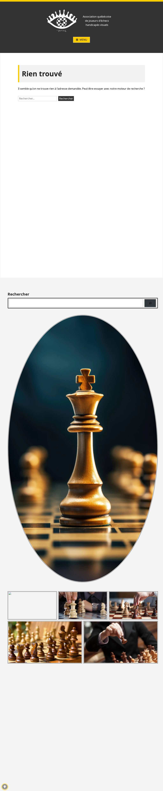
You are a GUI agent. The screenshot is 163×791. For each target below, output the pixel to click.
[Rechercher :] (38, 98)
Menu (83, 39)
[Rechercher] (150, 303)
